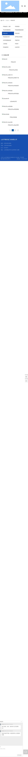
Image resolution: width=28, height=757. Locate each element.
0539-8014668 (7, 143)
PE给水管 (14, 62)
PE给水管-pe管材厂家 (14, 77)
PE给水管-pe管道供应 (14, 85)
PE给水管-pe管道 (14, 70)
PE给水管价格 (14, 117)
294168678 (6, 147)
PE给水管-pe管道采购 (14, 109)
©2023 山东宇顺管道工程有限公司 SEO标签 (10, 157)
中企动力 (23, 158)
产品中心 (7, 20)
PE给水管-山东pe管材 (14, 125)
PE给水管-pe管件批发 (14, 93)
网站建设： (19, 158)
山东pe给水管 (14, 101)
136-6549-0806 (7, 145)
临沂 (26, 158)
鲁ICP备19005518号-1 (5, 158)
